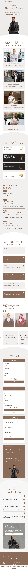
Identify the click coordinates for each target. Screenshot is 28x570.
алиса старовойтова (7, 1)
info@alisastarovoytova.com (16, 562)
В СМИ (4, 564)
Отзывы (4, 563)
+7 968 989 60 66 (13, 561)
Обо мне (4, 561)
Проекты (4, 562)
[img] (17, 564)
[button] (8, 320)
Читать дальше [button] (6, 343)
